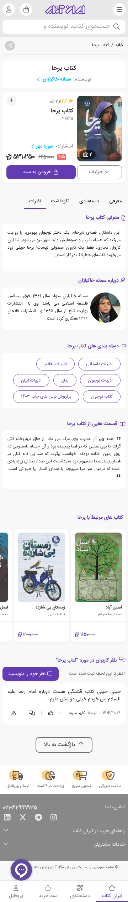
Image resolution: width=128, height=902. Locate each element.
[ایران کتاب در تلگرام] (38, 819)
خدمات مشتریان (110, 845)
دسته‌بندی (89, 201)
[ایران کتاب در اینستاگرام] (53, 819)
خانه (119, 45)
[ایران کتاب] (65, 9)
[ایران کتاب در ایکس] (22, 819)
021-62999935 (19, 808)
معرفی (115, 201)
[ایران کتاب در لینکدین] (7, 819)
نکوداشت (60, 201)
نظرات (35, 201)
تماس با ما (115, 808)
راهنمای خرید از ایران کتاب (99, 831)
